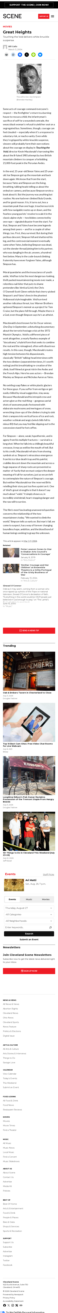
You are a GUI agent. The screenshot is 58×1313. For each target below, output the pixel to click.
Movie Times (9, 1125)
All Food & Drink (10, 1100)
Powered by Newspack (13, 1295)
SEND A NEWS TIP (30, 630)
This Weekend (9, 1083)
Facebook (7, 1265)
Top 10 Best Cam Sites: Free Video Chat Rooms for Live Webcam (28, 745)
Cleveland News (10, 1013)
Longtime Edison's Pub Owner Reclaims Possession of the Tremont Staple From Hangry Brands (28, 799)
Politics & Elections (12, 1031)
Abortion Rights (10, 1009)
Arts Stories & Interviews (14, 1053)
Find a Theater (9, 1130)
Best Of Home (10, 1204)
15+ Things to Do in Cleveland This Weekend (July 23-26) (29, 854)
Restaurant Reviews (12, 1109)
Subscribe (7, 1247)
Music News (8, 1148)
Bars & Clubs (9, 1222)
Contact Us (8, 1177)
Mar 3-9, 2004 (30, 541)
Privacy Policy (9, 1298)
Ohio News (8, 1018)
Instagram (8, 1256)
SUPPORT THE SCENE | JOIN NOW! (29, 5)
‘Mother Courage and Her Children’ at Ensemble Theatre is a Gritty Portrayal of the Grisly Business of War (36, 570)
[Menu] (53, 16)
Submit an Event (11, 1087)
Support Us (43, 16)
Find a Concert (10, 1157)
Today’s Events (10, 1078)
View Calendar (9, 1074)
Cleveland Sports (11, 1022)
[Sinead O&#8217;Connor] (27, 596)
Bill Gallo (12, 46)
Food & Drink (9, 1213)
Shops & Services (11, 1226)
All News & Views (11, 1004)
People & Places (10, 1217)
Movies (7, 26)
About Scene (9, 1172)
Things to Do (9, 1058)
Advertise (7, 1181)
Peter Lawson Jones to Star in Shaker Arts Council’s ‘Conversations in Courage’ (36, 551)
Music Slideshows (11, 1161)
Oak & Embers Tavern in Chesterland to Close (27, 693)
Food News (8, 1105)
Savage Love (9, 1062)
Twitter (6, 1260)
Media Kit (7, 1186)
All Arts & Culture (11, 1049)
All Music (7, 1143)
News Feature (9, 1027)
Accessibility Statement (13, 1301)
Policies (6, 1191)
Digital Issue (9, 1036)
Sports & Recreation (12, 1231)
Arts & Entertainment (13, 1208)
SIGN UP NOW (30, 971)
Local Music (8, 1152)
